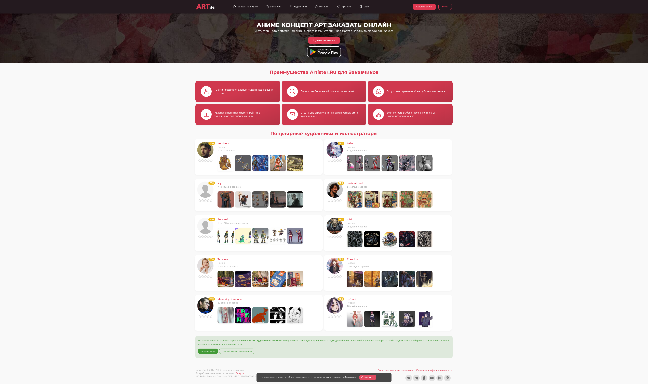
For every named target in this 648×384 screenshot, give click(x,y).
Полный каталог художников (237, 351)
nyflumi (351, 299)
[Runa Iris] (335, 265)
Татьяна (223, 259)
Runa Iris (352, 259)
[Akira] (335, 149)
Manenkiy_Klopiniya (230, 299)
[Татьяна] (205, 265)
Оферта (240, 373)
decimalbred (355, 183)
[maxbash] (205, 149)
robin (350, 219)
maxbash (223, 143)
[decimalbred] (335, 189)
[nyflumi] (335, 305)
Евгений (223, 219)
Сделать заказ (424, 6)
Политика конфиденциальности (434, 370)
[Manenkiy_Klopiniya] (205, 305)
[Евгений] (205, 225)
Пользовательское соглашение (395, 370)
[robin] (335, 225)
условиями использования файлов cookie (335, 377)
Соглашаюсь (367, 377)
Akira (350, 143)
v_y (219, 183)
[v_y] (205, 189)
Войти (445, 6)
